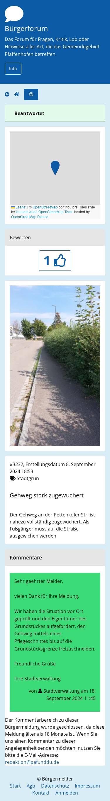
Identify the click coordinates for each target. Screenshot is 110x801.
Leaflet (20, 206)
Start (15, 786)
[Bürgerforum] (9, 94)
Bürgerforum (26, 28)
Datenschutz (55, 786)
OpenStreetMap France (29, 216)
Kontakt (41, 793)
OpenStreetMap (45, 206)
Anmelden (66, 793)
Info (13, 68)
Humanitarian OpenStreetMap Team (44, 211)
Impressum (87, 786)
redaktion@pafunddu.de (32, 762)
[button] (55, 169)
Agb (31, 786)
